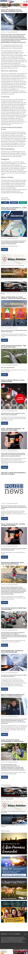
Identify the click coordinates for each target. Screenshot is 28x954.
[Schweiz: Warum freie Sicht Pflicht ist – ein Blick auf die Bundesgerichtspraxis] (14, 224)
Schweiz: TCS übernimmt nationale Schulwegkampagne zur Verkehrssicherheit (12, 740)
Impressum (4, 933)
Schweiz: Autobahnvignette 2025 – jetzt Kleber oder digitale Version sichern (13, 524)
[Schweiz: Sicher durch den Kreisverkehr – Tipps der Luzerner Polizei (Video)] (14, 356)
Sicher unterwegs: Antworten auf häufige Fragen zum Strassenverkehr (13, 608)
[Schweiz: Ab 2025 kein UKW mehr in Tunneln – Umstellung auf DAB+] (14, 396)
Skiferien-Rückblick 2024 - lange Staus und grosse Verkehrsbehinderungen (12, 651)
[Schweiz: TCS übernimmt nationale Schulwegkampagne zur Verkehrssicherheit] (14, 751)
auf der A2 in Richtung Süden (19, 721)
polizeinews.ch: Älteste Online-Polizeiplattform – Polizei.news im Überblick (13, 473)
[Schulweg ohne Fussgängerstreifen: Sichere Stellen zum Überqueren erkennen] (14, 574)
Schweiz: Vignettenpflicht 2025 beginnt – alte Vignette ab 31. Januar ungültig (12, 429)
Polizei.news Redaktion (12, 32)
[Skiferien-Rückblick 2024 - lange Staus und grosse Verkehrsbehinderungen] (14, 662)
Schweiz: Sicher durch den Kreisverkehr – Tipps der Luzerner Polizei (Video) (13, 346)
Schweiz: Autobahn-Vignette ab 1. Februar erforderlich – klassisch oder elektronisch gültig (13, 297)
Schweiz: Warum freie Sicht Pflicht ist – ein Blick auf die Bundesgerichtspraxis (13, 208)
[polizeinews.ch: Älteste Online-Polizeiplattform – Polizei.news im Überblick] (14, 489)
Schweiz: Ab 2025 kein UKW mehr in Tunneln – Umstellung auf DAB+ (13, 380)
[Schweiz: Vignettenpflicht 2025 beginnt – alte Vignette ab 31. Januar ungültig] (14, 440)
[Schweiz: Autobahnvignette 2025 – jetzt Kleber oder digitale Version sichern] (14, 535)
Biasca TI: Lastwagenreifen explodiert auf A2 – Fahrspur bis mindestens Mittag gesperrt (13, 695)
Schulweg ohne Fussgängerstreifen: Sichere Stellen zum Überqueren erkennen (12, 563)
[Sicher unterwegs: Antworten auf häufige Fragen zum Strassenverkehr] (14, 619)
